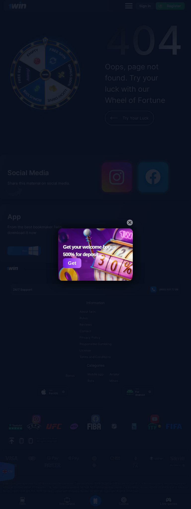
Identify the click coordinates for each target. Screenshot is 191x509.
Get (72, 263)
